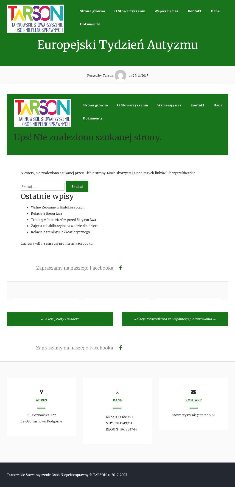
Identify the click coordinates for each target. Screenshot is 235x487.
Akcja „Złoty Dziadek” (60, 319)
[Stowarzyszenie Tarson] (35, 32)
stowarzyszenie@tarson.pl (193, 415)
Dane (215, 11)
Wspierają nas (166, 11)
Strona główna (92, 11)
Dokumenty (90, 24)
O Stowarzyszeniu (129, 11)
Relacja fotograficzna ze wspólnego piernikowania (175, 319)
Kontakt (194, 11)
